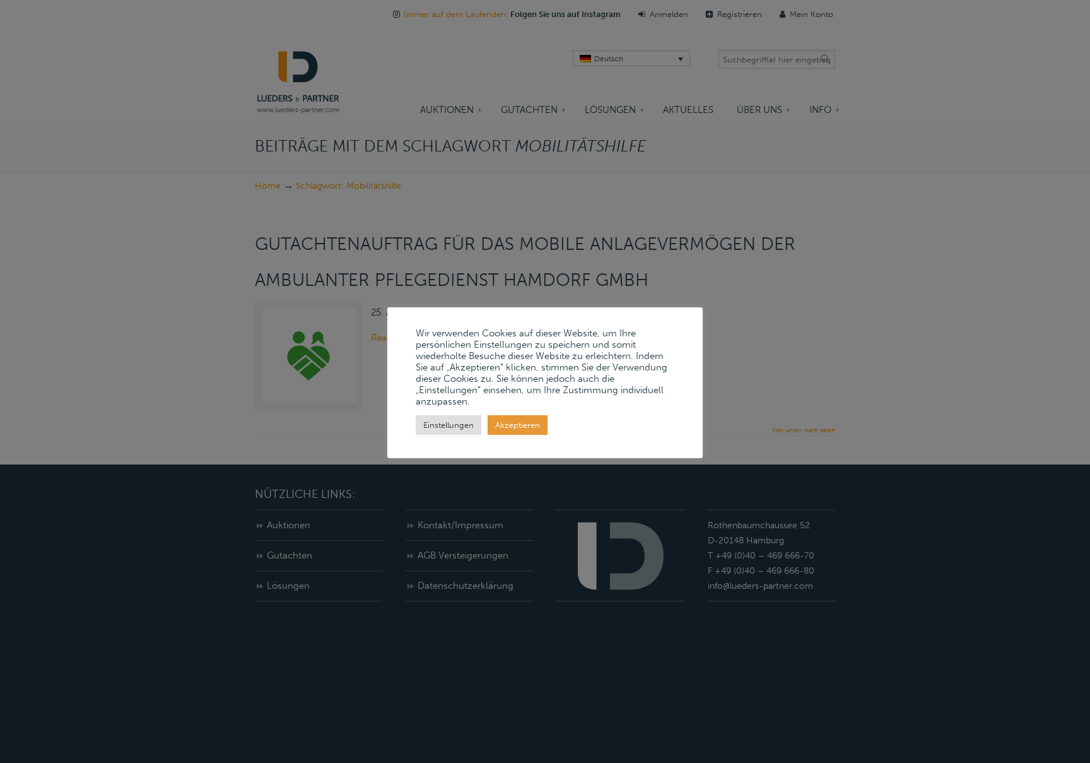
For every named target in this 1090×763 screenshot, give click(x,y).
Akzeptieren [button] (517, 425)
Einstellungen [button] (448, 425)
